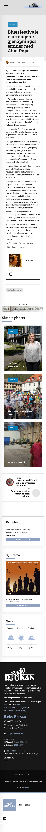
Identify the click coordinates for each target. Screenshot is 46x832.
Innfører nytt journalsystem (16, 365)
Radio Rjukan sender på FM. (17, 751)
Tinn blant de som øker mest (20, 413)
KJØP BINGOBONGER (23, 539)
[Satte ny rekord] (23, 444)
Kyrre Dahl (12, 62)
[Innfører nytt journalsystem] (23, 348)
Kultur (12, 24)
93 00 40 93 (18, 745)
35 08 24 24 (22, 742)
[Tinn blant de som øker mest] (23, 396)
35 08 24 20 (10, 739)
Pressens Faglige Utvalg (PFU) (16, 707)
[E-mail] (10, 275)
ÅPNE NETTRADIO (23, 605)
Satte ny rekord (16, 462)
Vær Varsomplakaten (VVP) (15, 710)
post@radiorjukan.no (14, 734)
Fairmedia (26, 787)
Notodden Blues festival (14, 290)
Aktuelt (13, 331)
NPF (17, 705)
